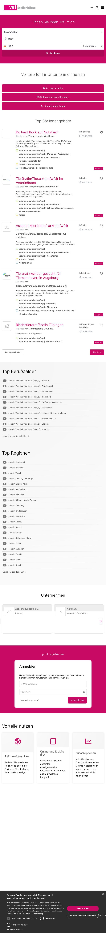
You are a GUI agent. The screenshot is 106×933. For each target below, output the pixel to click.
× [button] (103, 894)
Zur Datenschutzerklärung (32, 913)
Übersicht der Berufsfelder (14, 436)
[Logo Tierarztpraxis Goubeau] (6, 326)
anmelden (77, 700)
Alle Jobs (20, 136)
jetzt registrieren (53, 654)
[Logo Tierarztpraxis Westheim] (6, 133)
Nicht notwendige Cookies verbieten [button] (84, 915)
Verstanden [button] (83, 908)
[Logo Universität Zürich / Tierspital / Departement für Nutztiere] (6, 227)
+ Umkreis (88, 46)
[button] (101, 45)
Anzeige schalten (13, 352)
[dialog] (53, 912)
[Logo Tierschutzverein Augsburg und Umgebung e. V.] (6, 274)
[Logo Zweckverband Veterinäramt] (6, 179)
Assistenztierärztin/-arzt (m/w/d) (42, 226)
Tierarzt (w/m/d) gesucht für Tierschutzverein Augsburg (38, 276)
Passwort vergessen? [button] (29, 700)
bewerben (98, 169)
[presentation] (91, 7)
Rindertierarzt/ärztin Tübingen (39, 325)
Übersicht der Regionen (13, 572)
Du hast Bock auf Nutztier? (37, 132)
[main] (53, 404)
